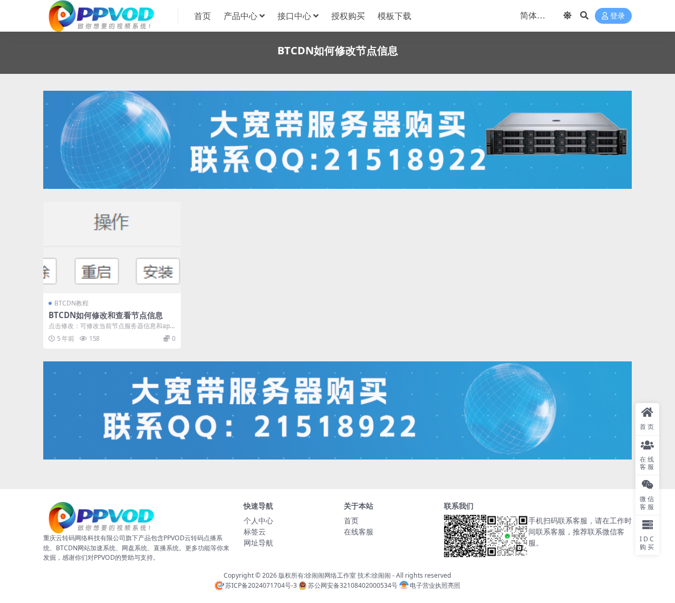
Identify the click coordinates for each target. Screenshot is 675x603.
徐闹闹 (381, 575)
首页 (202, 16)
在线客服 (358, 532)
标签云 (255, 532)
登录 (617, 16)
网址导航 (258, 543)
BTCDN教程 (71, 303)
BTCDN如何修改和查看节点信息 (106, 315)
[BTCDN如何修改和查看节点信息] (112, 247)
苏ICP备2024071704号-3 (261, 585)
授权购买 (348, 16)
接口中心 (294, 16)
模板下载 (394, 16)
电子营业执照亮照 (435, 585)
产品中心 (240, 16)
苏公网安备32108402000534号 (353, 585)
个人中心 (258, 520)
